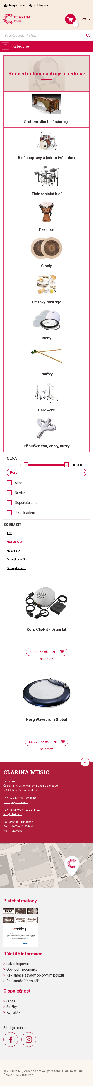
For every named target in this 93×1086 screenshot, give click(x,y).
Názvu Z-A (13, 550)
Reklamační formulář (22, 981)
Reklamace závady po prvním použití (35, 975)
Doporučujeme (26, 503)
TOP (9, 533)
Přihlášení (41, 5)
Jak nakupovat (17, 964)
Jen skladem (25, 513)
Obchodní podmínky (21, 969)
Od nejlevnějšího (17, 559)
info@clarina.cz (12, 814)
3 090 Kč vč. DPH (43, 652)
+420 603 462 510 (13, 810)
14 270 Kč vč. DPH (42, 742)
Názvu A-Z (14, 542)
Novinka (21, 493)
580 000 (77, 465)
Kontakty (13, 1012)
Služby (11, 1007)
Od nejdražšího (16, 568)
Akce (19, 483)
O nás (10, 1001)
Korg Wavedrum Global (46, 719)
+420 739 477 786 (13, 798)
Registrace (17, 5)
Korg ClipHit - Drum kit (47, 629)
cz (84, 19)
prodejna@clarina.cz (15, 802)
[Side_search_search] (88, 35)
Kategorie (20, 46)
